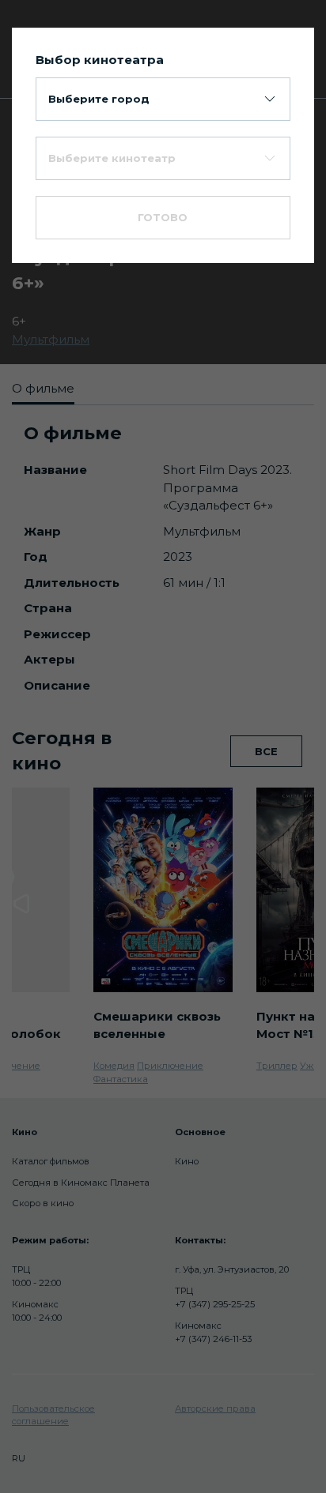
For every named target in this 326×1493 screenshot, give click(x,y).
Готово (163, 217)
